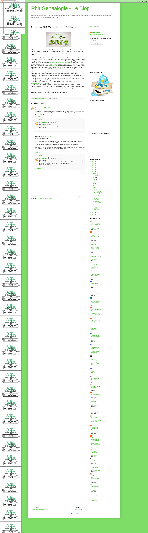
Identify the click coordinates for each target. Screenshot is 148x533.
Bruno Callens (94, 467)
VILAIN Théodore (94, 389)
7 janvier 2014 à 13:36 (46, 136)
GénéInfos (93, 401)
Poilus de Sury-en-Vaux (95, 395)
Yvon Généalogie (95, 378)
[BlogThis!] (51, 98)
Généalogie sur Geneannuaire (38, 509)
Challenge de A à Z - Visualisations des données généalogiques (96, 277)
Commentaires (95, 43)
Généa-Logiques (95, 335)
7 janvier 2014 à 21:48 (55, 158)
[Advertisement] (103, 58)
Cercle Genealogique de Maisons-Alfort (95, 347)
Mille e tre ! (93, 321)
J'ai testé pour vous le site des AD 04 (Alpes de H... (97, 192)
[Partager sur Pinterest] (56, 98)
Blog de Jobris (94, 283)
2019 (93, 161)
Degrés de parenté (95, 320)
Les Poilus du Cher (95, 394)
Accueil (58, 196)
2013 (93, 212)
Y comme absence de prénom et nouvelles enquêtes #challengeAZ (95, 313)
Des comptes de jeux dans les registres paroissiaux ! (95, 267)
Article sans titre (94, 259)
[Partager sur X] (53, 98)
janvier (94, 189)
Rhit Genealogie (43, 122)
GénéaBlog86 (94, 264)
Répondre (37, 116)
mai (94, 183)
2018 (93, 163)
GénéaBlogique (94, 460)
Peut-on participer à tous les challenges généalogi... (97, 197)
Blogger (76, 513)
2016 (93, 167)
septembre (95, 175)
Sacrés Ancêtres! (95, 410)
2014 (93, 171)
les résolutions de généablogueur (60, 62)
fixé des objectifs (53, 65)
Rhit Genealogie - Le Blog (60, 8)
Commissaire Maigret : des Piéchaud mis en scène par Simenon (95, 480)
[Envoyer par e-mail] (50, 98)
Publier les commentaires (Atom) (45, 198)
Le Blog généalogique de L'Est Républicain (95, 439)
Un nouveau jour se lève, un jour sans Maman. (95, 238)
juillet (94, 179)
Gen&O (92, 300)
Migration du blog (94, 412)
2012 (93, 214)
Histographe (94, 500)
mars (94, 185)
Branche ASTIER (94, 329)
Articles (94, 40)
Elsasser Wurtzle (95, 370)
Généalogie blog (94, 486)
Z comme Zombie (94, 462)
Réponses (39, 119)
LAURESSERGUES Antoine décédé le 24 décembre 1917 (95, 351)
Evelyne (37, 107)
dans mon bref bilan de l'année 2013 (59, 72)
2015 (93, 169)
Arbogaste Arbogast (96, 496)
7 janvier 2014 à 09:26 (45, 107)
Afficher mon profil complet (96, 34)
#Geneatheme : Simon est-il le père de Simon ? (97, 203)
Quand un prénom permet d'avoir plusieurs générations (96, 489)
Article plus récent (36, 196)
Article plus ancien (80, 196)
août (94, 177)
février (94, 187)
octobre (95, 173)
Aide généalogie (94, 427)
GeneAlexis (93, 291)
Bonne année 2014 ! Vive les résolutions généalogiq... (97, 207)
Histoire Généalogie (95, 223)
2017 (93, 165)
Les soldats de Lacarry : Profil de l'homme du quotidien (96, 302)
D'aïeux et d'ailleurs (95, 274)
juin (94, 181)
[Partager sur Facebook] (55, 98)
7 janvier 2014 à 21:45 (55, 122)
